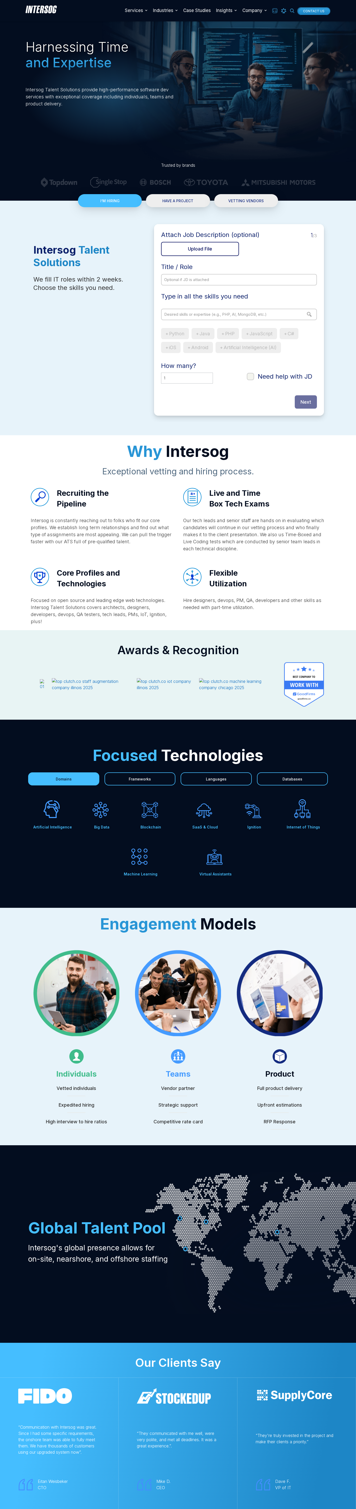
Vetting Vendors (246, 201)
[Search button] (292, 10)
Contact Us (313, 11)
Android (199, 347)
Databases (292, 779)
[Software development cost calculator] (275, 10)
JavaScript (261, 333)
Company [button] (252, 10)
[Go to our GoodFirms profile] (300, 684)
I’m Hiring (110, 201)
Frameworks (140, 779)
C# (291, 333)
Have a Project (177, 201)
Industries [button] (163, 10)
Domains (64, 779)
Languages (216, 779)
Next (305, 402)
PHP (230, 333)
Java (205, 333)
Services (134, 10)
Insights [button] (224, 10)
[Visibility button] (283, 11)
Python (177, 333)
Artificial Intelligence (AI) (250, 347)
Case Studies (197, 10)
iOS (172, 347)
